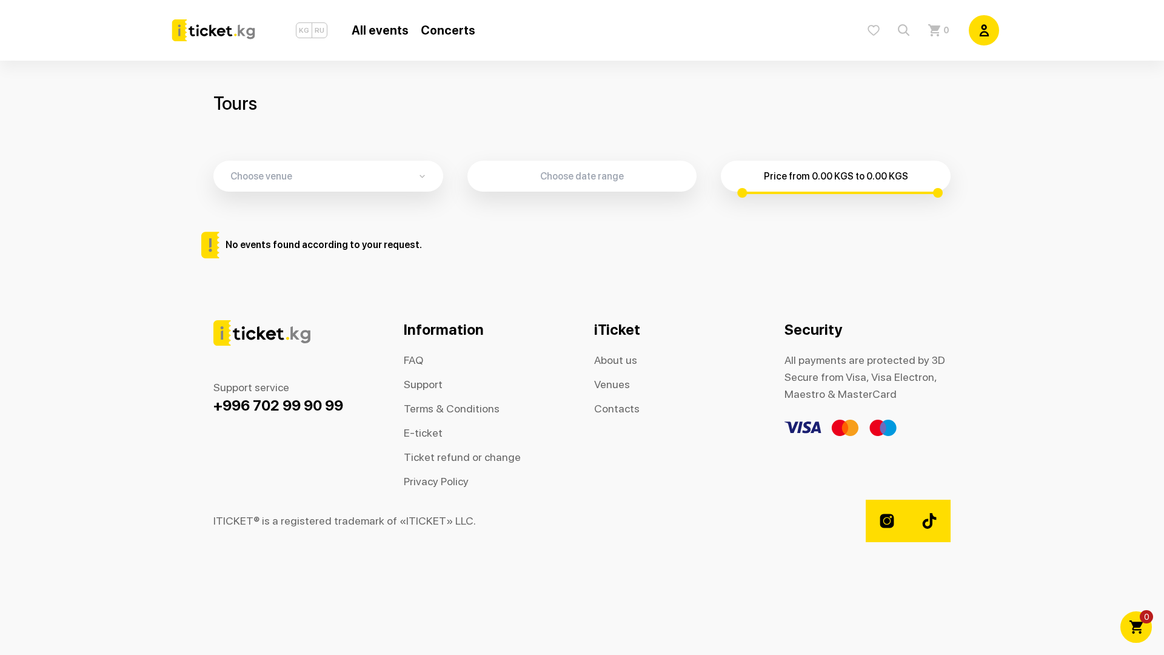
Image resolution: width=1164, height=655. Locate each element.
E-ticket (423, 432)
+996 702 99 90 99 (278, 405)
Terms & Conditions (452, 408)
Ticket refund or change (462, 457)
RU (319, 30)
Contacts (617, 408)
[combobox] (336, 176)
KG (304, 30)
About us (615, 360)
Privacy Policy (436, 481)
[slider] (742, 193)
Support (423, 384)
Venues (612, 384)
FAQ (413, 360)
